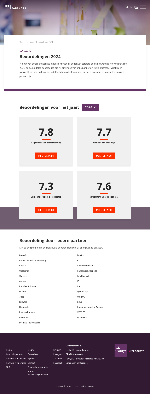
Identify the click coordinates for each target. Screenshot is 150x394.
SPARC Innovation (74, 354)
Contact (31, 363)
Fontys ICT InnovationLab (77, 350)
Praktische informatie (38, 367)
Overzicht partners (14, 354)
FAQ (8, 367)
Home (31, 42)
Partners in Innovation (16, 363)
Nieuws (31, 350)
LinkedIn (57, 350)
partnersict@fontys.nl (38, 374)
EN (131, 6)
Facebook (57, 363)
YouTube (57, 358)
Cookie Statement (87, 386)
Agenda (31, 358)
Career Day (33, 354)
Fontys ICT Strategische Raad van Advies (85, 359)
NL (136, 6)
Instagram (58, 354)
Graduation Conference (77, 363)
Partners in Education (16, 358)
